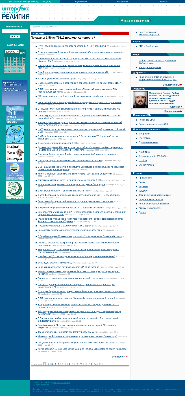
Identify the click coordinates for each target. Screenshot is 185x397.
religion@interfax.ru (61, 382)
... (104, 364)
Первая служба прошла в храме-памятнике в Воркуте (65, 225)
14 (95, 364)
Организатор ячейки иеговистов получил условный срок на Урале (71, 278)
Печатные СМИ (147, 120)
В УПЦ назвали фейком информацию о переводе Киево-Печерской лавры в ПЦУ (79, 83)
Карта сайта (164, 2)
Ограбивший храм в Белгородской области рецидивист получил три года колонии (79, 102)
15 (100, 364)
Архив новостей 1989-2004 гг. (154, 156)
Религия (44, 27)
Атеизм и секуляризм (149, 208)
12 (86, 364)
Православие (145, 177)
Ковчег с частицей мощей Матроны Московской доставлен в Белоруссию (75, 174)
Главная (35, 27)
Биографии (144, 133)
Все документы (171, 85)
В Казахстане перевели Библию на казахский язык (64, 190)
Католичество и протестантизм (155, 195)
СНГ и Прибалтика (148, 46)
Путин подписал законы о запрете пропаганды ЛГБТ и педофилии (72, 46)
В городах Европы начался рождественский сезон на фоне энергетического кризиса (81, 291)
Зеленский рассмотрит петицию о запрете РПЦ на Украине (68, 267)
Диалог (142, 212)
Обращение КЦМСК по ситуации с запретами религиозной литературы (158, 78)
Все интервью (172, 111)
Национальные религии (151, 199)
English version (81, 2)
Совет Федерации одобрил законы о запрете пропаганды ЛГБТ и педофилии (78, 195)
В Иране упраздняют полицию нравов (57, 78)
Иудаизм (143, 186)
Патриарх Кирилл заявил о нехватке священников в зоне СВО (70, 160)
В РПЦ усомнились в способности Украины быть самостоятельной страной (76, 298)
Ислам (142, 182)
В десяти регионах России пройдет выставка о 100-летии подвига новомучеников (80, 52)
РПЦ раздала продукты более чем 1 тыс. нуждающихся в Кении (70, 96)
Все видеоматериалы (150, 67)
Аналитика (144, 152)
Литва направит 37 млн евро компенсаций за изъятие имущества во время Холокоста (82, 349)
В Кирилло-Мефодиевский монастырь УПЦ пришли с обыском (70, 207)
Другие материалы (148, 142)
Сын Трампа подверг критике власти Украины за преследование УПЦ (73, 72)
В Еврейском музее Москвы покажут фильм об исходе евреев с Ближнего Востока (80, 236)
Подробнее (174, 107)
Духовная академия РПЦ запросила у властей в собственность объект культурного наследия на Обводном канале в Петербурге (80, 148)
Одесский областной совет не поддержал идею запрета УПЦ (69, 180)
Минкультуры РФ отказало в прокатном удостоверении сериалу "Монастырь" (77, 336)
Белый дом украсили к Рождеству (55, 262)
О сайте (143, 160)
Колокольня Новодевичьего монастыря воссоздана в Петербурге (71, 184)
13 (90, 364)
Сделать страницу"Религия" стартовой (149, 33)
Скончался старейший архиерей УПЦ (57, 143)
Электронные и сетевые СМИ (154, 124)
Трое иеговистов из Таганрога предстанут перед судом (66, 332)
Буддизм (143, 190)
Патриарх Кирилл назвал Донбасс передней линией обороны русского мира (77, 154)
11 (81, 364)
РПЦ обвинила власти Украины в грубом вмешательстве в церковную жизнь (77, 342)
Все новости (118, 356)
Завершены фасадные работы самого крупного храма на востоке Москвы (76, 201)
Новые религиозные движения (154, 203)
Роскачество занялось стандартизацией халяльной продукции (70, 230)
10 (76, 364)
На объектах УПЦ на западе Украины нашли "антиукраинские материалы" (76, 256)
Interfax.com (122, 2)
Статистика (145, 138)
